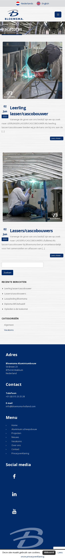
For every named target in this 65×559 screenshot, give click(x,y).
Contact (15, 449)
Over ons (16, 445)
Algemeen (9, 324)
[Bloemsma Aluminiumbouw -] (14, 15)
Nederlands (27, 3)
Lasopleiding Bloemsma (15, 298)
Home (5, 24)
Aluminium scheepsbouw (24, 429)
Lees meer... (56, 138)
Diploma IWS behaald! (14, 303)
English (45, 3)
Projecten (16, 433)
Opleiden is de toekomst (16, 309)
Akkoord (49, 552)
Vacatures (9, 330)
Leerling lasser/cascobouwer (18, 288)
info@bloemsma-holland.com (21, 406)
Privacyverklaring (20, 453)
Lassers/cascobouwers (31, 230)
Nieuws (15, 24)
